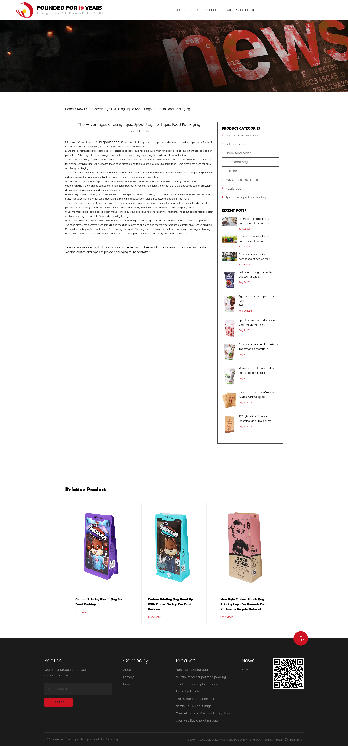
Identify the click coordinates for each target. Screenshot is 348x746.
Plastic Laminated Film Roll (195, 698)
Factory (128, 677)
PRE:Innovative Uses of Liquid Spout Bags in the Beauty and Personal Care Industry (121, 247)
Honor (127, 684)
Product (211, 9)
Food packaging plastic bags (197, 684)
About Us (192, 9)
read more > (82, 612)
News (226, 9)
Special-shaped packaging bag (249, 197)
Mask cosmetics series (242, 179)
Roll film (231, 171)
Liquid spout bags (106, 142)
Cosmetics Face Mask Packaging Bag (203, 713)
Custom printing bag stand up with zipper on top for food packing (170, 604)
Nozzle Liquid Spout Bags (193, 706)
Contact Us (245, 9)
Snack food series (238, 153)
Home (175, 9)
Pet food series (236, 144)
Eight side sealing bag (242, 135)
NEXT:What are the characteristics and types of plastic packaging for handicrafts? (136, 249)
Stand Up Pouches (189, 691)
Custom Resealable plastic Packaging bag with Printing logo (224, 740)
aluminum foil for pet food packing (201, 677)
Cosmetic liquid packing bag (197, 720)
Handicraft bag (237, 162)
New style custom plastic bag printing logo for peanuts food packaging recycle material (244, 604)
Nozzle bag (233, 188)
